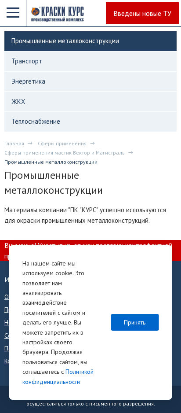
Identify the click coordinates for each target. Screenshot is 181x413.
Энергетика (28, 81)
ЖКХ (18, 101)
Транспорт (26, 61)
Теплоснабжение (35, 121)
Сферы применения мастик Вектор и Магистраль (64, 152)
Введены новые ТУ (142, 13)
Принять (134, 322)
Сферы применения (62, 143)
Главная (14, 143)
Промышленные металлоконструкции (65, 41)
